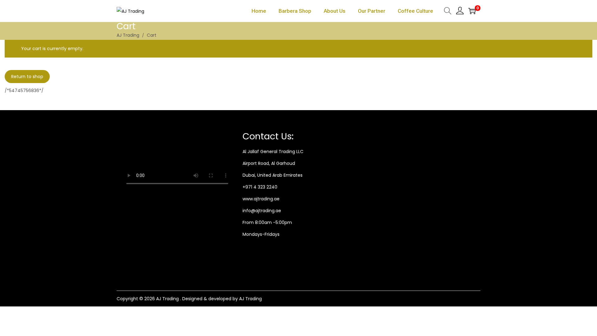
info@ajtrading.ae (262, 211)
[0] (472, 11)
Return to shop (27, 76)
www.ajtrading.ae (261, 199)
